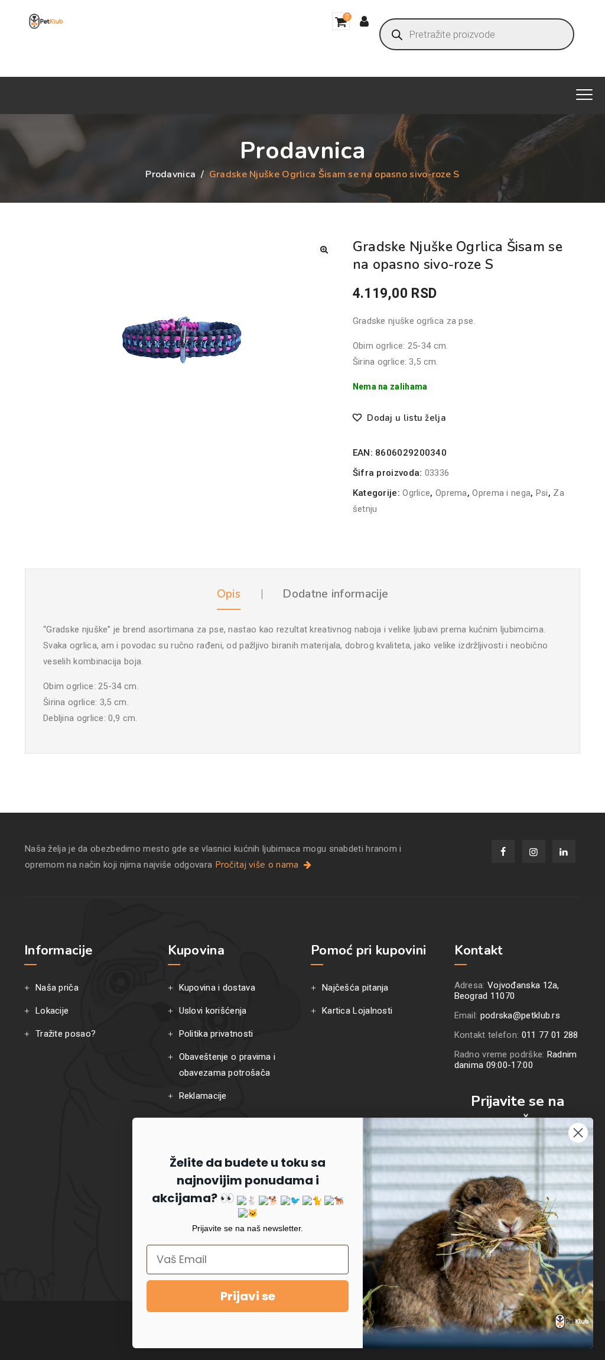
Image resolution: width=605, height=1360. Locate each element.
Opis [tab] (228, 594)
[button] (324, 249)
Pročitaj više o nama (258, 865)
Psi (542, 493)
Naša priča (57, 987)
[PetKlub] (46, 21)
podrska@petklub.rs (520, 1015)
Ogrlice (416, 493)
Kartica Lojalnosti (357, 1010)
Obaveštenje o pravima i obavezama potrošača (227, 1064)
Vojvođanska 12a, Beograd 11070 (507, 990)
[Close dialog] (578, 1132)
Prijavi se (247, 1296)
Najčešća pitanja (355, 987)
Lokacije (52, 1010)
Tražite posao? (65, 1033)
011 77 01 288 (550, 1035)
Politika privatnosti (216, 1033)
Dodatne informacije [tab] (335, 594)
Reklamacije (203, 1095)
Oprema (451, 493)
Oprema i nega (501, 493)
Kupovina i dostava (217, 987)
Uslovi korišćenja (213, 1010)
